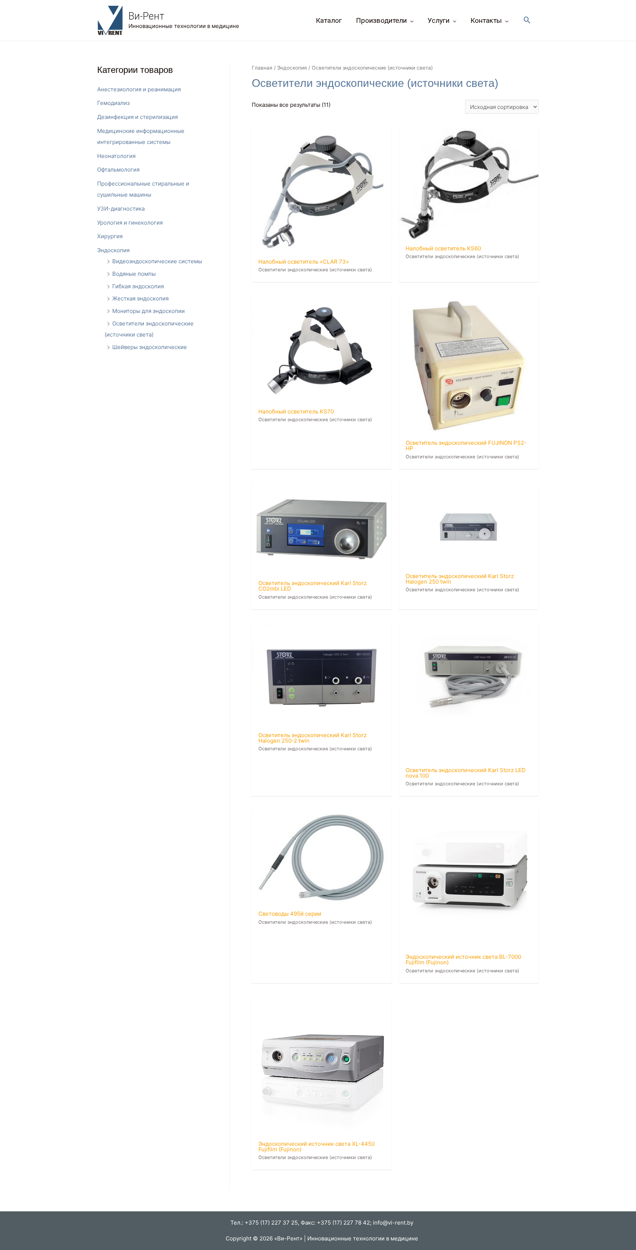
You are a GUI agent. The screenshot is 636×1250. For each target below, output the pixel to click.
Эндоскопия (113, 250)
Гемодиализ (113, 102)
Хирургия (110, 236)
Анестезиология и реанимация (139, 89)
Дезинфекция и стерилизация (137, 116)
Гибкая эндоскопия (138, 286)
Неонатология (116, 155)
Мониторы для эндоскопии (148, 310)
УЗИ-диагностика (121, 208)
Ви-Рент (146, 16)
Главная (262, 68)
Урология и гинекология (130, 222)
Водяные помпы (134, 273)
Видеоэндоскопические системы (157, 261)
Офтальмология (118, 169)
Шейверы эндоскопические (149, 347)
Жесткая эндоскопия (140, 298)
